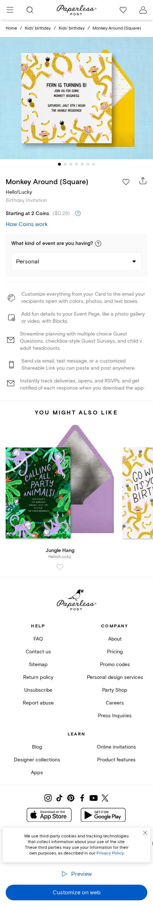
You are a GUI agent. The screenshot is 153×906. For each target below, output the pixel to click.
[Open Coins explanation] (78, 213)
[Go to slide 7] (93, 164)
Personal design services (115, 677)
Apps (37, 773)
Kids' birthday (38, 28)
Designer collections (37, 760)
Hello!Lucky (19, 192)
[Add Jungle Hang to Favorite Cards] (60, 567)
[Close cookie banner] (145, 833)
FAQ (38, 639)
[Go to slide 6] (87, 164)
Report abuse (38, 703)
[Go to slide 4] (76, 164)
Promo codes (115, 664)
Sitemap (38, 664)
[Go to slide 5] (82, 164)
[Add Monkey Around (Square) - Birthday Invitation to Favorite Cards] (126, 182)
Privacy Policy (109, 853)
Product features (116, 760)
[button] (98, 243)
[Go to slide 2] (65, 164)
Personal (27, 261)
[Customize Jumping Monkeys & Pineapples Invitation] (76, 98)
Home (11, 28)
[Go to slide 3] (70, 164)
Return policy (38, 677)
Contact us (38, 652)
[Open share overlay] (143, 180)
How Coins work (27, 224)
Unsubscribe (38, 690)
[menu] (10, 10)
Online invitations (116, 747)
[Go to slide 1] (59, 164)
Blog (37, 747)
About (115, 639)
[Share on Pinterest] (71, 798)
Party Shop (114, 690)
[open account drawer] (143, 10)
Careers (115, 703)
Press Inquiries (115, 716)
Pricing (115, 652)
